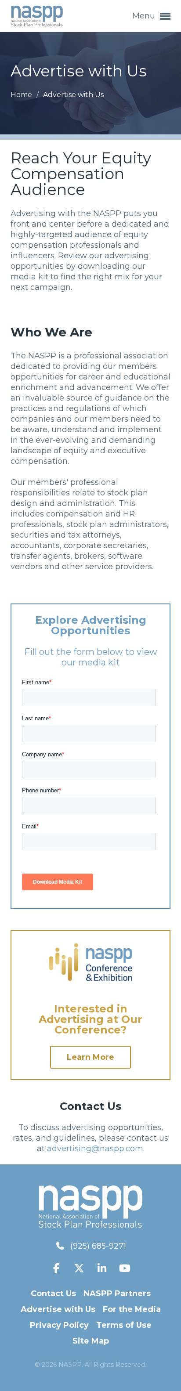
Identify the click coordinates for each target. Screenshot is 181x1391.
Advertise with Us (58, 1309)
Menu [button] (144, 16)
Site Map (90, 1341)
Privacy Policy (59, 1325)
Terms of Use (124, 1325)
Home (22, 94)
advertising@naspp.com (95, 1148)
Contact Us (53, 1293)
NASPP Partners (117, 1293)
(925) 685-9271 (98, 1246)
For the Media (132, 1309)
